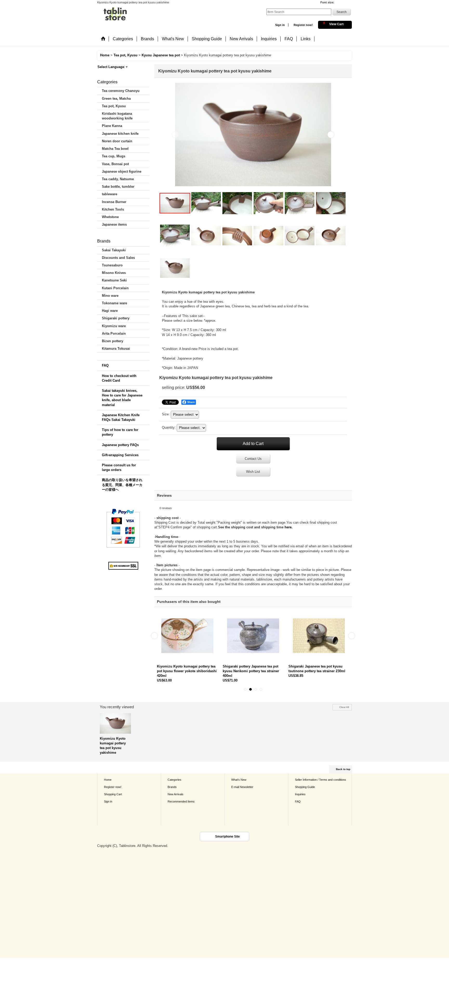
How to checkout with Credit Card (119, 378)
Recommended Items (181, 801)
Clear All (344, 707)
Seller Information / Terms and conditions (320, 779)
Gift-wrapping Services (120, 455)
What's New (238, 779)
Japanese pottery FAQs (120, 445)
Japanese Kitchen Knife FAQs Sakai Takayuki (121, 417)
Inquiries (300, 794)
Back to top (343, 769)
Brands (172, 786)
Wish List (253, 472)
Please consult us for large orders (119, 467)
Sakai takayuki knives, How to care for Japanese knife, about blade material (122, 398)
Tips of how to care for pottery (120, 432)
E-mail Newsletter (242, 786)
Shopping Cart (113, 794)
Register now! (303, 24)
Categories (174, 779)
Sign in (280, 24)
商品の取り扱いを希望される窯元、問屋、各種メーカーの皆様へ (122, 484)
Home (107, 779)
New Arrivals (175, 794)
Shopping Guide (305, 786)
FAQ (105, 365)
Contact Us (253, 459)
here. (289, 527)
